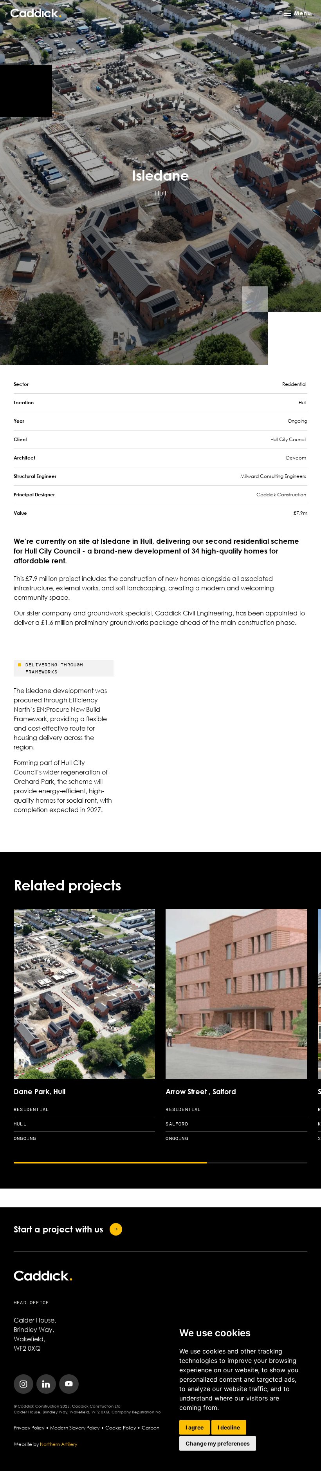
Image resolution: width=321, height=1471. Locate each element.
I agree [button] (195, 1427)
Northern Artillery (58, 1444)
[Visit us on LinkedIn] (46, 1384)
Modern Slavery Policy (74, 1428)
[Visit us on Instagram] (23, 1384)
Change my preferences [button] (218, 1443)
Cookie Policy (120, 1428)
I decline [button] (229, 1427)
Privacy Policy (29, 1428)
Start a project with (58, 1229)
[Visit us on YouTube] (69, 1384)
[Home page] (35, 13)
